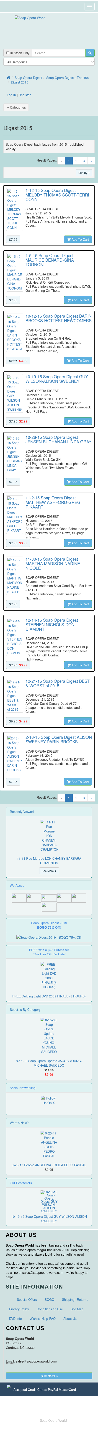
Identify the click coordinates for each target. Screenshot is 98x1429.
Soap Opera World (53, 1420)
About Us (70, 1318)
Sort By (83, 172)
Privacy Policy (19, 1309)
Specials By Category (25, 1009)
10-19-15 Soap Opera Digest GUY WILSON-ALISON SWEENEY (49, 1218)
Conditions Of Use (50, 1309)
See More (48, 871)
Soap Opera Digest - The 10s (67, 77)
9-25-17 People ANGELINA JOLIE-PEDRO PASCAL (49, 1165)
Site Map (77, 1309)
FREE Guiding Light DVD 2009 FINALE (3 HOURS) (49, 996)
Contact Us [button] (50, 1376)
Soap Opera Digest (28, 77)
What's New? (19, 1122)
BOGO (49, 1299)
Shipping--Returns (75, 1299)
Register (25, 95)
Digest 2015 (19, 82)
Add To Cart (80, 239)
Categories (17, 107)
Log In (11, 95)
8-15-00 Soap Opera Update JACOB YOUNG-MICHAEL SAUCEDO (49, 1063)
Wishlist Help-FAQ (43, 1318)
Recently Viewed (22, 811)
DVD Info (15, 1318)
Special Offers (27, 1299)
